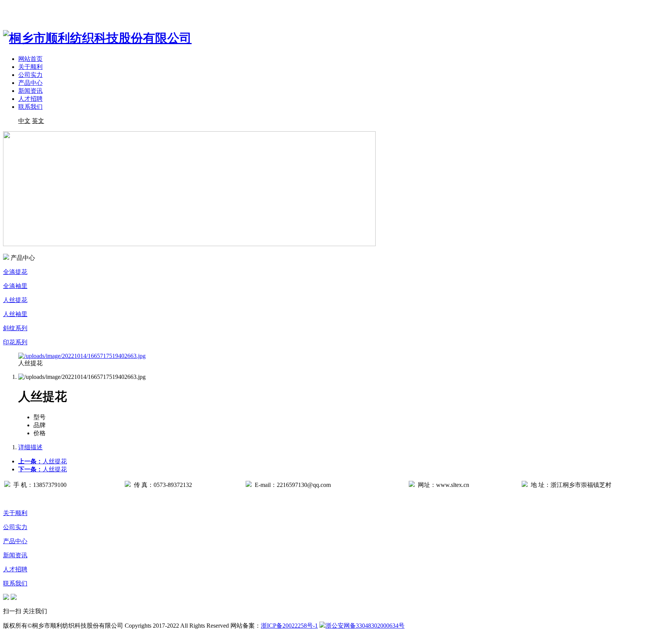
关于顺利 (30, 67)
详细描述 (30, 447)
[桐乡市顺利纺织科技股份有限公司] (97, 38)
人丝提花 (42, 461)
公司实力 (30, 75)
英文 (38, 121)
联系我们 (30, 106)
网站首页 (30, 59)
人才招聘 (30, 98)
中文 (24, 121)
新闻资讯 (30, 90)
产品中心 (30, 83)
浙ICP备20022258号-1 (289, 625)
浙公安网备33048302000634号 (365, 625)
